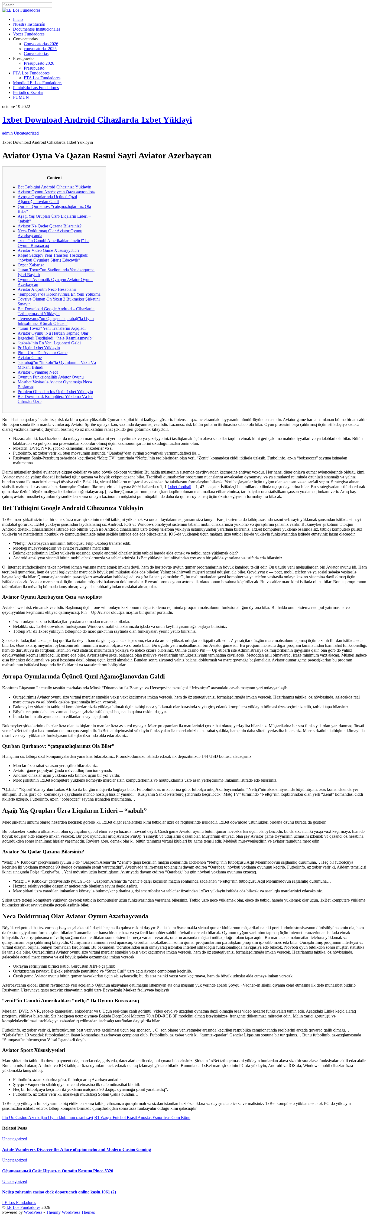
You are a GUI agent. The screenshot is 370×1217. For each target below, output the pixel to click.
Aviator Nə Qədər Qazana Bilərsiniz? (50, 226)
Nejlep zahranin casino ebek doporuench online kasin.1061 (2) (59, 1192)
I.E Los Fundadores (23, 1207)
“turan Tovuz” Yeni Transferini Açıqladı (52, 328)
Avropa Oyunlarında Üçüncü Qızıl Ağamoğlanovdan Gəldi (47, 199)
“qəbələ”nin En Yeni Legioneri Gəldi (49, 343)
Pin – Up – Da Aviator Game (42, 352)
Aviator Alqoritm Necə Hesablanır (47, 289)
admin (7, 133)
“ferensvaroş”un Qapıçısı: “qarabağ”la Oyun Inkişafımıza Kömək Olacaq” (56, 321)
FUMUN (21, 97)
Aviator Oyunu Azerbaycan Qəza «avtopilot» (56, 192)
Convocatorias (36, 53)
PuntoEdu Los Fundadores (36, 87)
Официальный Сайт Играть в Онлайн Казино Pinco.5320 (57, 1171)
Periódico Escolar (28, 92)
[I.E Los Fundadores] (21, 10)
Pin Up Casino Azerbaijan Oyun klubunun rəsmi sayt (47, 1117)
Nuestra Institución (29, 24)
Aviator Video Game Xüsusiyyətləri (48, 250)
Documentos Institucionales (36, 29)
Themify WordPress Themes (70, 1212)
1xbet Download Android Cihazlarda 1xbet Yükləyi (97, 120)
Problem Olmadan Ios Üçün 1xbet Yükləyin (55, 391)
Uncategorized (26, 133)
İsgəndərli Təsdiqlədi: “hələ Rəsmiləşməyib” (55, 338)
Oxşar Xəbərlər (31, 265)
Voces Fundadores (28, 34)
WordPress (33, 1212)
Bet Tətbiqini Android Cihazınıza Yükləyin (54, 187)
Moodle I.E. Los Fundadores (37, 82)
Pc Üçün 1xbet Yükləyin (39, 347)
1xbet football (179, 486)
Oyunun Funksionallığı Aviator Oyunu (51, 377)
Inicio (18, 19)
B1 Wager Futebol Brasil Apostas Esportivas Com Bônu (142, 1117)
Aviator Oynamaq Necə (38, 372)
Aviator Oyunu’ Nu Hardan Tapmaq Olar (53, 333)
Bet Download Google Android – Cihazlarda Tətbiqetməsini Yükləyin (56, 311)
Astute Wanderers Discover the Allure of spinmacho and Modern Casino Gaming (76, 1149)
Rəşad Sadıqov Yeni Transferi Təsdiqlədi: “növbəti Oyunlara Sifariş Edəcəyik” (53, 257)
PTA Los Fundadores (31, 73)
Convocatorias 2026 (41, 43)
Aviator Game (30, 357)
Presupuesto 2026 (39, 63)
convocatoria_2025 (40, 48)
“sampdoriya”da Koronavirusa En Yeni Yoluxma (59, 294)
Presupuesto (34, 68)
